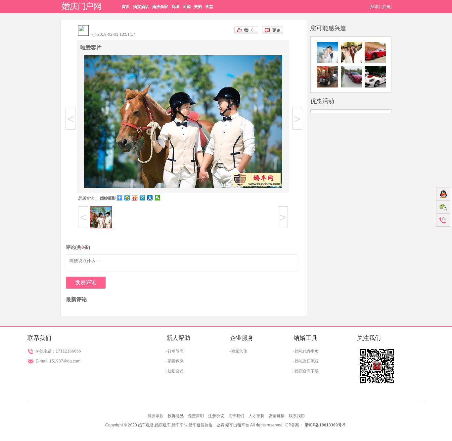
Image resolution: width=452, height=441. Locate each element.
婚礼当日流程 (307, 361)
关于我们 (236, 415)
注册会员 (176, 371)
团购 (187, 6)
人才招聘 (256, 415)
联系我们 (297, 415)
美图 (198, 6)
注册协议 (216, 415)
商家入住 (239, 351)
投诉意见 (176, 415)
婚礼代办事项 (307, 351)
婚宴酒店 (141, 6)
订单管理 (176, 351)
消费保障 (176, 361)
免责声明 (196, 415)
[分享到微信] (157, 197)
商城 (175, 6)
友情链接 (277, 415)
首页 (126, 6)
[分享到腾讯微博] (142, 197)
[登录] (375, 6)
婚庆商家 (160, 6)
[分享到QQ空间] (127, 197)
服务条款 (155, 415)
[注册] (386, 6)
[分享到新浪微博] (135, 197)
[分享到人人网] (150, 197)
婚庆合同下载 (307, 371)
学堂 (209, 6)
